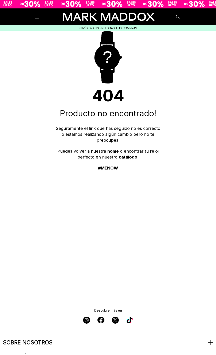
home (113, 151)
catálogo (128, 157)
